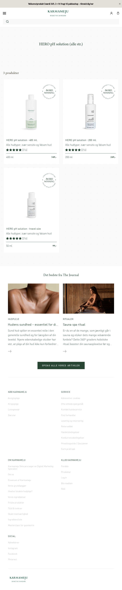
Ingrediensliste (15, 519)
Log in (64, 477)
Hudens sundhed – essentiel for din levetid (38, 324)
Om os (11, 474)
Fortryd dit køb (68, 449)
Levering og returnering (72, 421)
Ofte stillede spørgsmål (72, 404)
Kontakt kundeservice (71, 409)
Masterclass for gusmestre (21, 525)
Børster (12, 415)
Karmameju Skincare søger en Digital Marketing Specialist (30, 467)
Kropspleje (13, 404)
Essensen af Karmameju (19, 480)
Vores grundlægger (17, 485)
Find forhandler (68, 415)
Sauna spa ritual (74, 324)
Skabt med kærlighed (18, 514)
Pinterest (12, 559)
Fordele (64, 466)
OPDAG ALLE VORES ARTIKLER (61, 365)
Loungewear (14, 409)
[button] (14, 149)
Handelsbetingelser (70, 432)
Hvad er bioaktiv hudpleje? (20, 491)
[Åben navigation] (4, 13)
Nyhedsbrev (13, 542)
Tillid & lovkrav (15, 508)
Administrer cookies (70, 398)
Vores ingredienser (17, 497)
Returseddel (67, 426)
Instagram (13, 548)
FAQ (63, 489)
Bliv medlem (67, 483)
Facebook (12, 554)
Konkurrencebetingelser (72, 437)
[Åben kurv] (118, 12)
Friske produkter (16, 502)
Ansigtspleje (14, 398)
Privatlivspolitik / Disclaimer (74, 443)
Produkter (66, 472)
